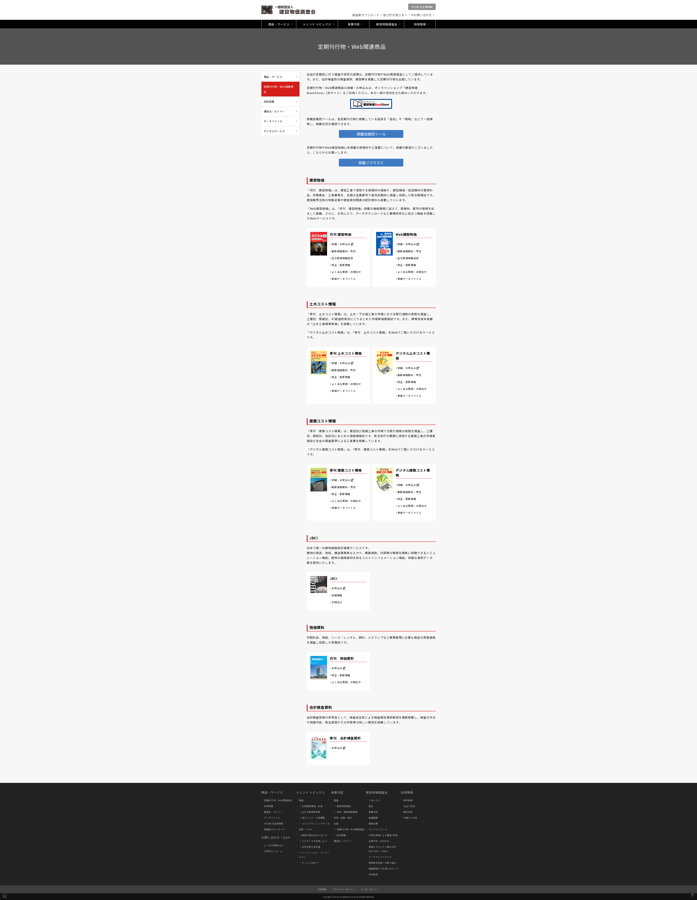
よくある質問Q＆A (273, 845)
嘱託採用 (408, 811)
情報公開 (373, 823)
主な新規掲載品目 (342, 258)
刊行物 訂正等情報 (422, 7)
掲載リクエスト (371, 162)
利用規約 (322, 889)
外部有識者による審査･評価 (383, 835)
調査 (301, 800)
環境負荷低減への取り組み (382, 862)
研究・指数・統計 (343, 817)
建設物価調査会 (377, 792)
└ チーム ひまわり (309, 862)
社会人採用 (409, 806)
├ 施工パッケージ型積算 (312, 817)
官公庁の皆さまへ (395, 15)
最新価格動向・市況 (344, 251)
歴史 (371, 806)
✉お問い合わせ (421, 15)
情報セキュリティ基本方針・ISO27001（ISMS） (383, 849)
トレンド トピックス (310, 792)
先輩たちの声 (410, 817)
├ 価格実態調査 (342, 806)
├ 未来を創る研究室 (309, 846)
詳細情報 (337, 595)
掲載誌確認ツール (371, 134)
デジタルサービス (274, 131)
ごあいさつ (374, 800)
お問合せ (337, 602)
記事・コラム (306, 829)
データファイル (273, 121)
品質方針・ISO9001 (379, 840)
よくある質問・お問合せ (346, 272)
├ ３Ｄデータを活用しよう (313, 840)
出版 (336, 823)
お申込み (337, 588)
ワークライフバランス (380, 856)
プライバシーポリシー (343, 889)
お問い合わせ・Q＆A (275, 837)
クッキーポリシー (370, 889)
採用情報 (407, 792)
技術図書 (269, 101)
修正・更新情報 (341, 265)
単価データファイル (344, 279)
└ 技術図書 (340, 835)
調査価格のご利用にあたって (383, 868)
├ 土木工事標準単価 (309, 811)
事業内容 (337, 792)
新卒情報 (408, 800)
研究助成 (373, 874)
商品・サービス (273, 77)
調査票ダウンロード (365, 15)
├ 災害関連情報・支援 (311, 806)
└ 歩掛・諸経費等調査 (345, 811)
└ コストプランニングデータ (314, 823)
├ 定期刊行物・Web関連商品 (349, 829)
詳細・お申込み (341, 244)
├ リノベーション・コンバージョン (314, 854)
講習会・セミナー (274, 111)
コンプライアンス (378, 829)
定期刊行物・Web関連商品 (278, 89)
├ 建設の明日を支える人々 (313, 835)
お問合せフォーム (273, 851)
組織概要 (373, 817)
